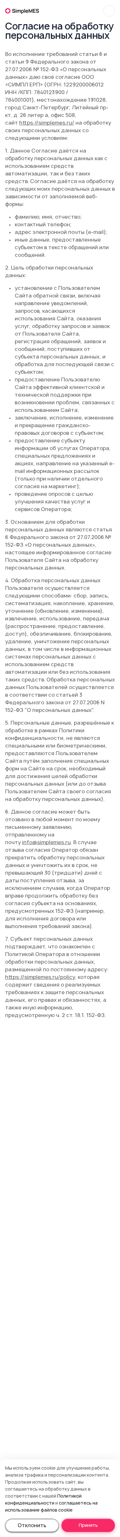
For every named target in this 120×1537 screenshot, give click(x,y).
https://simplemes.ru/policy (40, 976)
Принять (88, 1525)
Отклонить (32, 1525)
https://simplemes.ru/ (46, 122)
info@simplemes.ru (46, 842)
